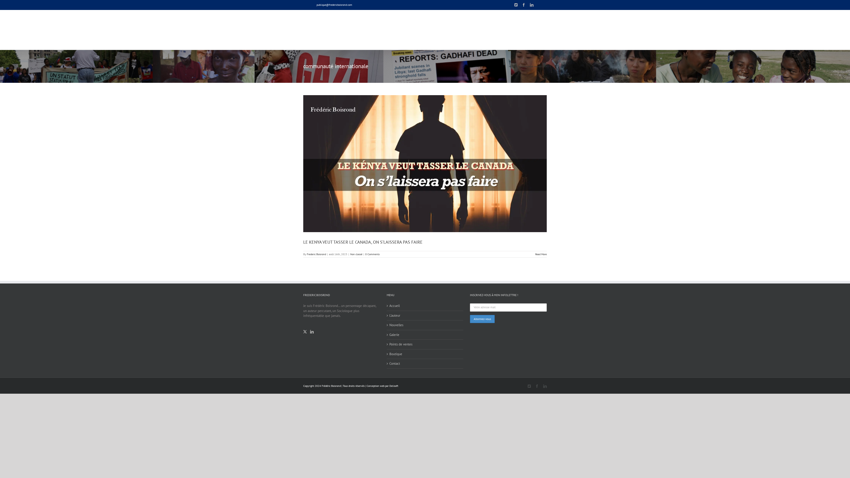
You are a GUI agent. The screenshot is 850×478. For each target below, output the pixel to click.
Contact (394, 363)
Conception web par (378, 385)
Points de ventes (400, 344)
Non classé (356, 254)
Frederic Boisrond (316, 254)
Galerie (394, 335)
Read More (541, 254)
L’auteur (394, 315)
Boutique (395, 354)
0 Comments (372, 254)
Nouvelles (396, 325)
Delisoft (393, 385)
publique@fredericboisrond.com (334, 4)
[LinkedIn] (312, 331)
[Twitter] (305, 331)
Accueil (394, 306)
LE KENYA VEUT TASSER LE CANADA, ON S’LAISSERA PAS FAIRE (363, 242)
